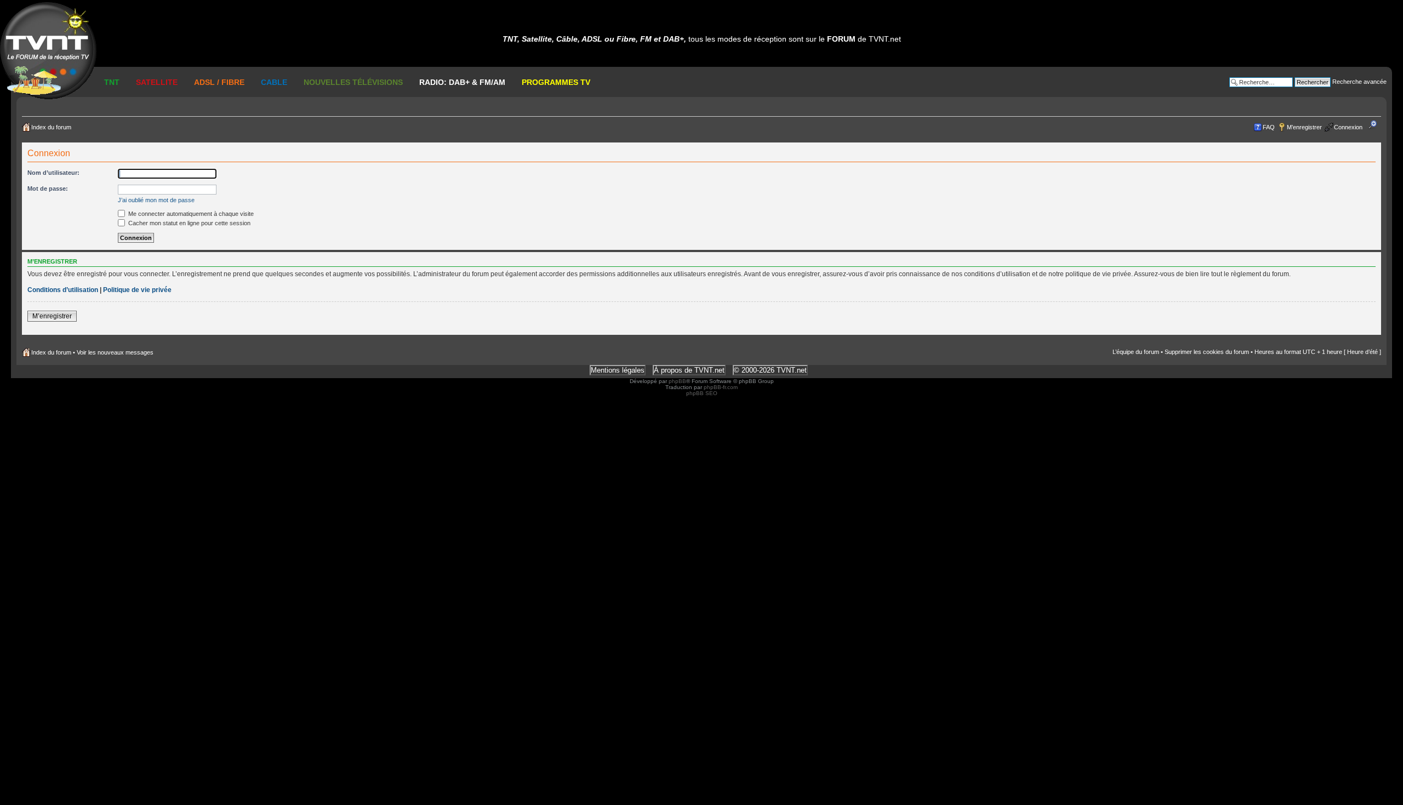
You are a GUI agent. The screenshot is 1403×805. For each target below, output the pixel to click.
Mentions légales (618, 370)
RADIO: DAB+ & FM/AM (462, 82)
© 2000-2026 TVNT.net (770, 370)
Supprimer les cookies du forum (1207, 352)
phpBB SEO (701, 393)
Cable (274, 82)
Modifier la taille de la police (1376, 125)
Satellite (157, 82)
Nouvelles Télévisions (353, 82)
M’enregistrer (1304, 127)
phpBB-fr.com (721, 387)
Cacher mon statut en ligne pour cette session (188, 223)
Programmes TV (556, 82)
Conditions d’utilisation (62, 290)
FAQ (1269, 127)
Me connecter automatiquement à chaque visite (190, 213)
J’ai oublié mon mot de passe (156, 200)
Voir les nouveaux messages (115, 352)
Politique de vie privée (137, 290)
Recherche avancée (1359, 81)
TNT (111, 82)
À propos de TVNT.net (689, 370)
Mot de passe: (47, 188)
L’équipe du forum (1136, 352)
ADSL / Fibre (219, 82)
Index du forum (51, 127)
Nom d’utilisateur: (53, 172)
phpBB (677, 381)
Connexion (1348, 127)
